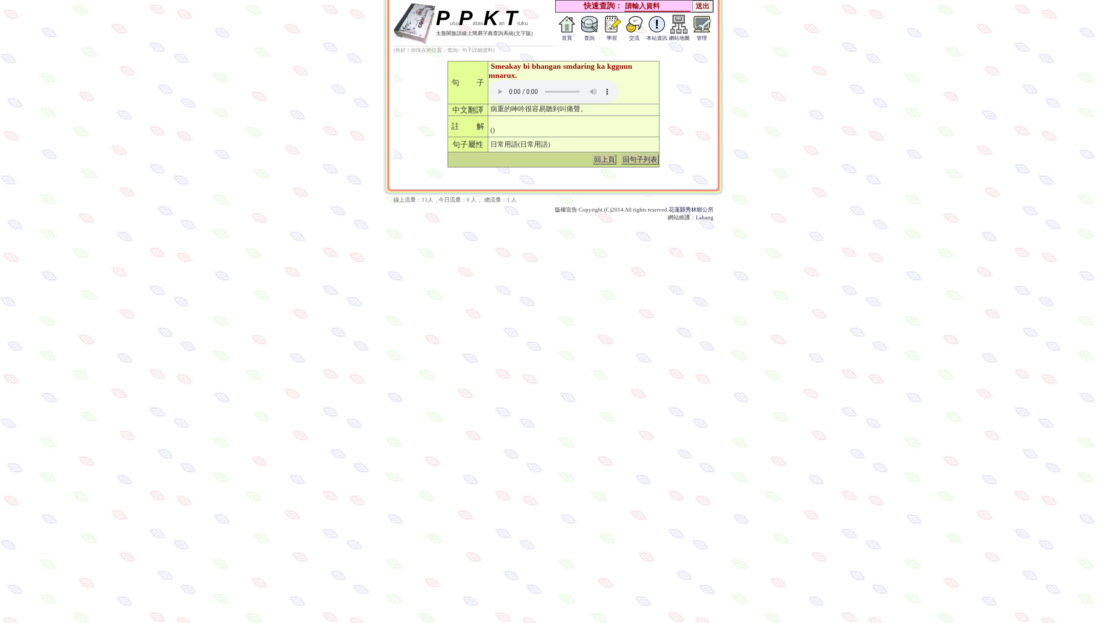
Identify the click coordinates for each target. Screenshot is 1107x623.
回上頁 (604, 159)
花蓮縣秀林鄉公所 (691, 209)
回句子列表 (640, 159)
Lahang (704, 217)
